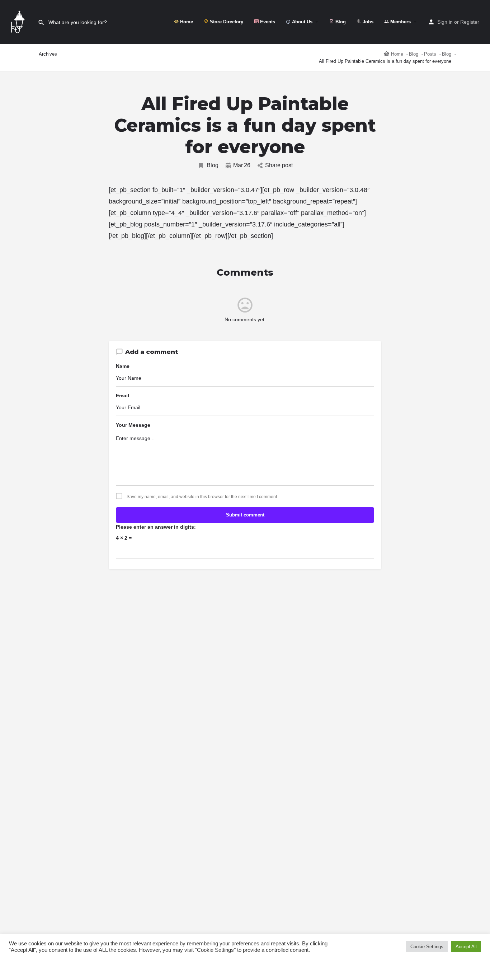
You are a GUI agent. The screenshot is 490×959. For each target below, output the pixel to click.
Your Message (133, 425)
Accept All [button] (466, 946)
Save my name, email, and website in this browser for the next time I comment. (202, 497)
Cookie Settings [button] (426, 946)
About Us (301, 21)
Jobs (367, 21)
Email (122, 395)
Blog (340, 21)
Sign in (445, 22)
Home (186, 21)
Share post (279, 165)
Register (469, 22)
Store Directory (225, 21)
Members (400, 21)
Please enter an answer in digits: (156, 527)
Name (122, 366)
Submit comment (245, 515)
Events (267, 21)
